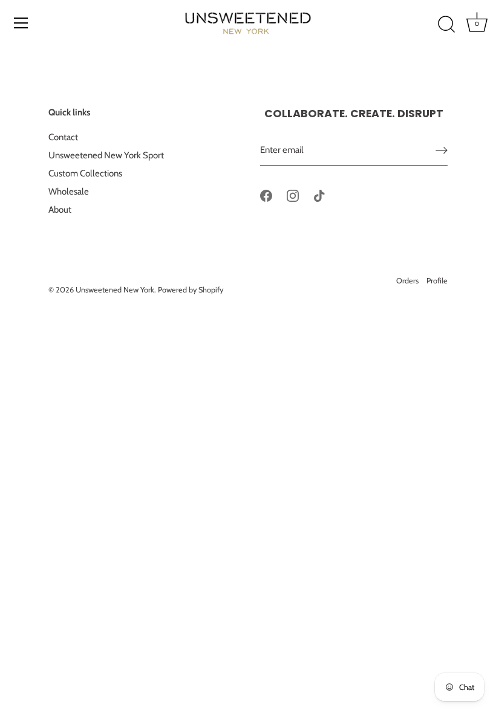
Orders (407, 280)
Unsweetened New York (115, 289)
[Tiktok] (319, 195)
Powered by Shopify (190, 289)
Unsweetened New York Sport (106, 155)
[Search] (446, 24)
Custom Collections (85, 173)
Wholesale (68, 191)
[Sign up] (442, 150)
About (59, 209)
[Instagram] (293, 195)
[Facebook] (266, 195)
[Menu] (21, 23)
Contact (63, 137)
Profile (437, 280)
